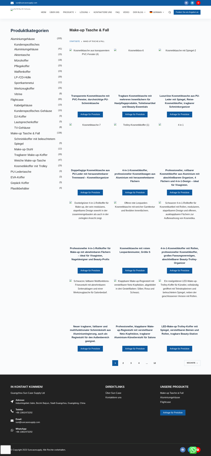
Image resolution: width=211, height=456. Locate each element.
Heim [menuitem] (43, 12)
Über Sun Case (113, 393)
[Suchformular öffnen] (170, 12)
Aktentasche (22, 54)
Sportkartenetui (24, 82)
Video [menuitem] (126, 12)
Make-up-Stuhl (23, 149)
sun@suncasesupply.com (26, 3)
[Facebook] (186, 3)
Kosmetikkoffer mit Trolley (30, 166)
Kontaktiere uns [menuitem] (103, 12)
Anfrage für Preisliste (90, 114)
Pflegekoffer (22, 66)
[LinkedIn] (192, 3)
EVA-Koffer (18, 177)
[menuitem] (156, 12)
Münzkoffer (21, 60)
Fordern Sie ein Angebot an (187, 12)
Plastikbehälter (20, 188)
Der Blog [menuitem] (138, 12)
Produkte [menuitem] (68, 12)
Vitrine (18, 94)
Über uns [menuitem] (54, 12)
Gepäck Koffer (20, 182)
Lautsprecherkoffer (26, 122)
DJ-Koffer (20, 116)
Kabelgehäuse (23, 105)
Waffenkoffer (22, 71)
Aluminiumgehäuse (23, 39)
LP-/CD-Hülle (22, 77)
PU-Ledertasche (21, 171)
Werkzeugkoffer (24, 88)
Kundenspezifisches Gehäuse (33, 110)
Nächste (191, 363)
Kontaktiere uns (113, 397)
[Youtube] (198, 3)
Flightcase (17, 99)
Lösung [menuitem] (84, 12)
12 (155, 363)
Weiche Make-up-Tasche (30, 160)
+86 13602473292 (24, 412)
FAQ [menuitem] (118, 12)
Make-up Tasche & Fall (25, 133)
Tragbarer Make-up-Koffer (31, 154)
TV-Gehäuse (22, 127)
